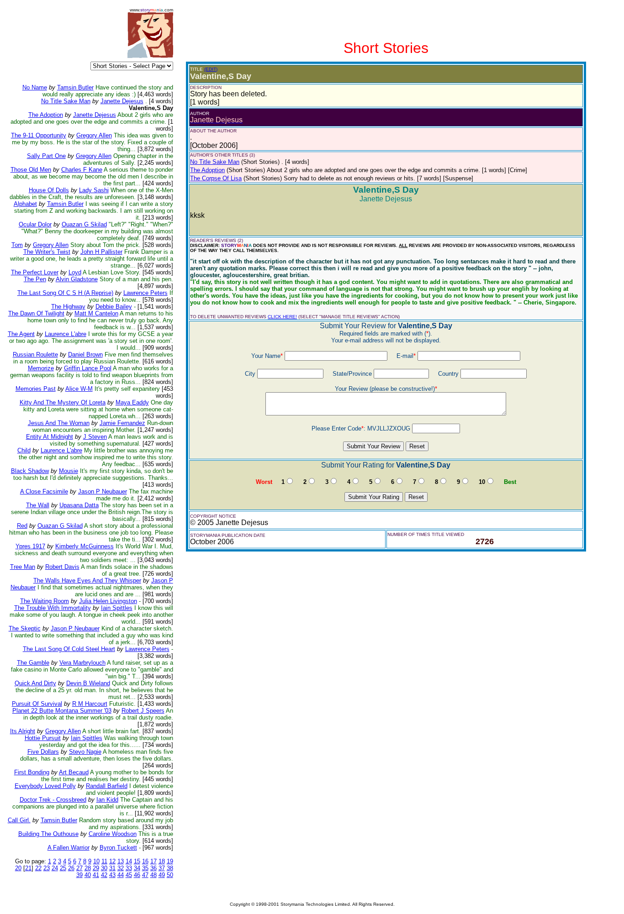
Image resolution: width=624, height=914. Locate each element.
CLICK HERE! (282, 316)
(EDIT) (210, 69)
